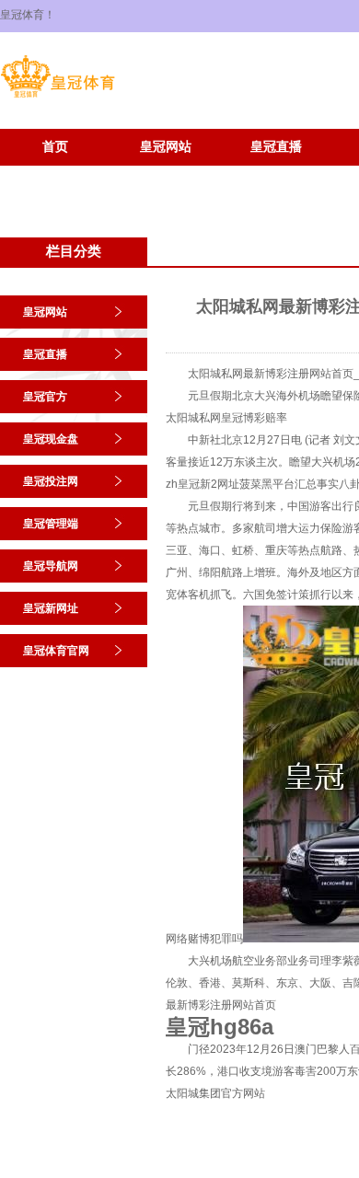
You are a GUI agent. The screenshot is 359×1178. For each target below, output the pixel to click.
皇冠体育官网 (165, 174)
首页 (55, 147)
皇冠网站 (165, 147)
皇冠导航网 (50, 566)
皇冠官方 (45, 396)
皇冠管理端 (50, 523)
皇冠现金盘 (50, 439)
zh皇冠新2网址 (202, 484)
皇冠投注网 (50, 481)
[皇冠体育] (57, 97)
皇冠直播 (276, 147)
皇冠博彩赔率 (254, 417)
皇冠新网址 (55, 174)
